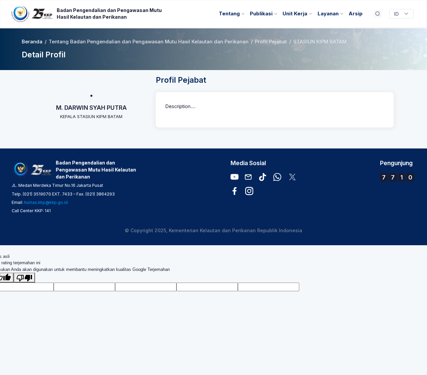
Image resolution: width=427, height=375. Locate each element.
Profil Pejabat (271, 42)
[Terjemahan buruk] (24, 278)
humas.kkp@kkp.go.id (46, 202)
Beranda (32, 42)
